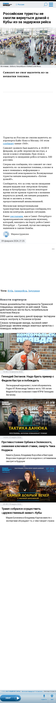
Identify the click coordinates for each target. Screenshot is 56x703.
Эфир (52, 699)
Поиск (45, 4)
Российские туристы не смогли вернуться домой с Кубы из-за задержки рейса (27, 18)
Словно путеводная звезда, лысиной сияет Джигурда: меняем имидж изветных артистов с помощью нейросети (27, 325)
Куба (10, 290)
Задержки (34, 290)
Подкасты (44, 699)
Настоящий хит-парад (13, 691)
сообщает (8, 143)
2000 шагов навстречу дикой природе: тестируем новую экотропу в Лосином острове (27, 318)
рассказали (16, 216)
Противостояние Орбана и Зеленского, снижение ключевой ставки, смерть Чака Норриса (28, 446)
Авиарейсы (20, 290)
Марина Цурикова (20, 234)
